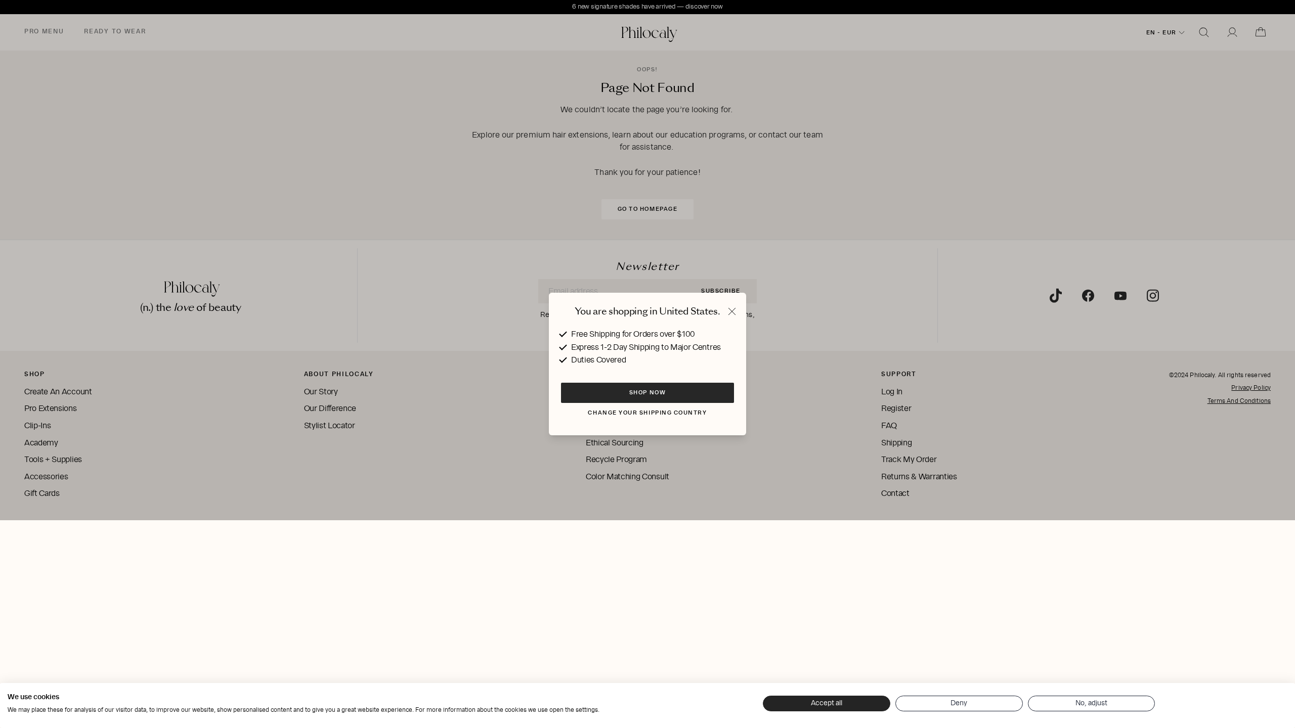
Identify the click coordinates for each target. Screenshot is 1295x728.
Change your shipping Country (647, 412)
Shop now (647, 392)
